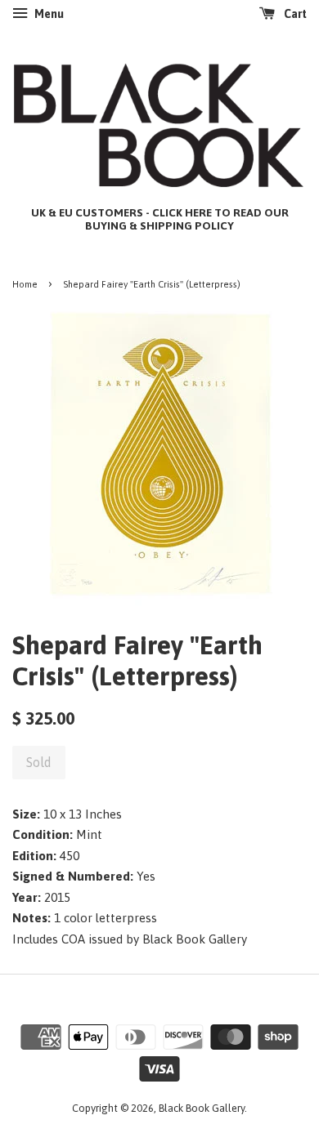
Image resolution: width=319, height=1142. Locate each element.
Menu (48, 13)
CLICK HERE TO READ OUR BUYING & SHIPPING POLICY (187, 219)
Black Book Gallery (202, 1108)
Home (25, 284)
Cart (294, 13)
